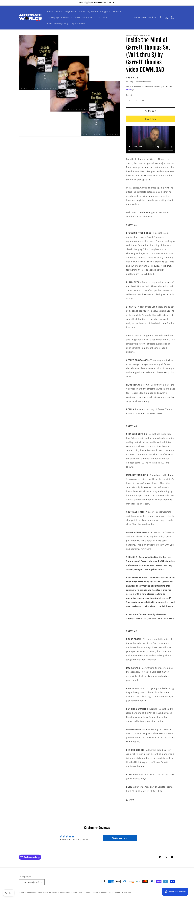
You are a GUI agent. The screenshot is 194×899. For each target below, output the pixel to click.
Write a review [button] (119, 837)
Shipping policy (107, 892)
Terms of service (92, 892)
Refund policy (65, 892)
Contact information (123, 892)
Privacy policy (78, 892)
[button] (66, 11)
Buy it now (150, 119)
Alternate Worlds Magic (33, 892)
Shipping (129, 81)
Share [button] (131, 799)
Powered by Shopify (50, 892)
